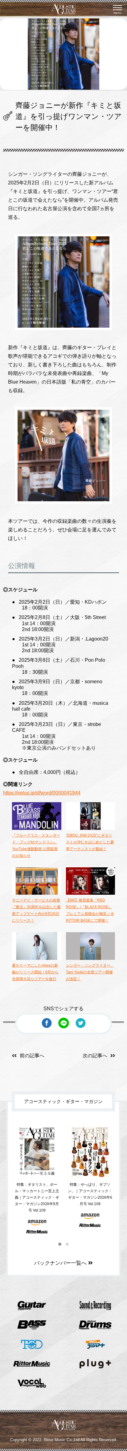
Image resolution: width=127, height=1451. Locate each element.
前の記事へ (32, 1055)
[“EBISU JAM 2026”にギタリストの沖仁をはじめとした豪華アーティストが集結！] (90, 828)
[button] (59, 1244)
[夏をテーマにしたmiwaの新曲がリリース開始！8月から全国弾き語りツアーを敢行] (36, 958)
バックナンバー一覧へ (61, 1263)
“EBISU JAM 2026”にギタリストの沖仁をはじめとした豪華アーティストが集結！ (90, 842)
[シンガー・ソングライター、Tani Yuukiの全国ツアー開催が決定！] (90, 958)
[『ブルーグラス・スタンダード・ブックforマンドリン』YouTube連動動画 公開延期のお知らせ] (36, 828)
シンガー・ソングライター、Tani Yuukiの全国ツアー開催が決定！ (90, 972)
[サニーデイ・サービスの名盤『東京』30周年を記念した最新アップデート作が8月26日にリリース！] (36, 893)
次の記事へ (95, 1055)
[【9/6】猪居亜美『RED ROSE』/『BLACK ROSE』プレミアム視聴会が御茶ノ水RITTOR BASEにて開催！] (90, 893)
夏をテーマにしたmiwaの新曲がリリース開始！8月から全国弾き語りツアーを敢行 (35, 972)
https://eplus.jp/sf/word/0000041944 (41, 792)
